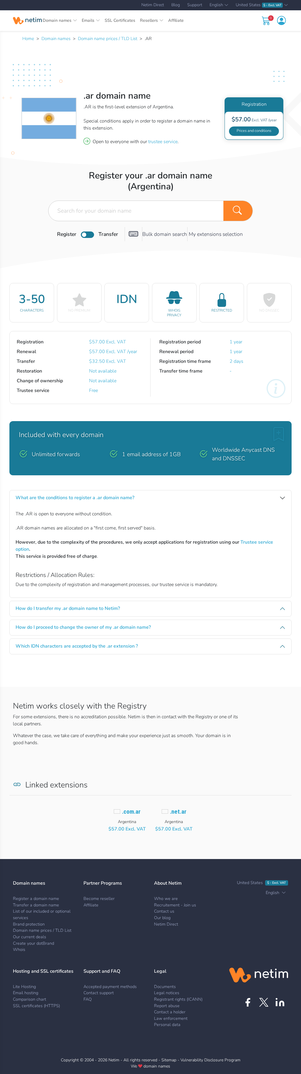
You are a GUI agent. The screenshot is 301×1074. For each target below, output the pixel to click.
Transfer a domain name (36, 905)
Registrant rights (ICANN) (178, 999)
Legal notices (166, 993)
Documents (165, 986)
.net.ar (178, 811)
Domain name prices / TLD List (107, 39)
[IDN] (133, 234)
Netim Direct (152, 5)
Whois (19, 949)
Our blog (162, 918)
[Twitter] (263, 1002)
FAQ (87, 999)
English (216, 5)
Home (28, 39)
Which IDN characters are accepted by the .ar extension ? (77, 646)
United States (258, 5)
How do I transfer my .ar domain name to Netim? (68, 608)
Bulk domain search (164, 234)
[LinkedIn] (280, 1002)
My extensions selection (216, 234)
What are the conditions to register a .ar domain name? (75, 497)
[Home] (27, 20)
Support (194, 5)
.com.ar (131, 811)
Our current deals (29, 937)
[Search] (238, 211)
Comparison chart (29, 999)
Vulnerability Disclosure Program (210, 1060)
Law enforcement (171, 1018)
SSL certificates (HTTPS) (36, 1006)
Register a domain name (36, 898)
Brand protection (29, 924)
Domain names (56, 39)
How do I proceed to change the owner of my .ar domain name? (83, 627)
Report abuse (167, 1006)
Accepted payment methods (110, 986)
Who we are (166, 898)
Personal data (167, 1024)
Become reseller (99, 898)
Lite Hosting (24, 986)
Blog (175, 5)
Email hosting (25, 993)
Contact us (164, 911)
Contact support (98, 993)
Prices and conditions (254, 131)
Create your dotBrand (33, 943)
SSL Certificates (120, 20)
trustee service (163, 141)
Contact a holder (169, 1012)
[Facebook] (247, 1002)
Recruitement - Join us (175, 905)
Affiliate (176, 20)
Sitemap (168, 1060)
